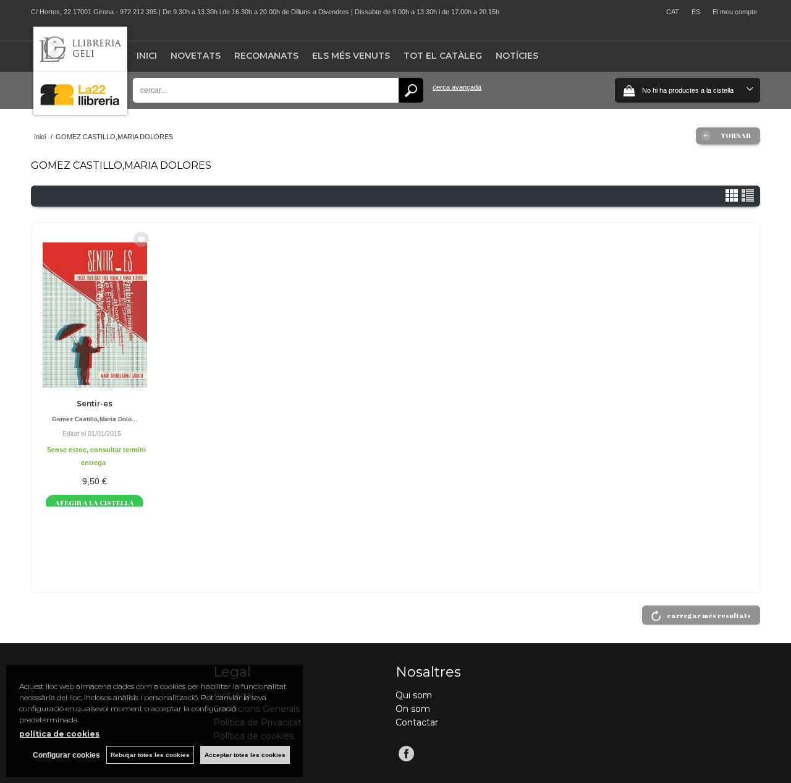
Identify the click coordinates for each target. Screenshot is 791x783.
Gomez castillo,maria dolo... (94, 419)
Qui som (414, 695)
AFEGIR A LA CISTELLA (94, 502)
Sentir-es (94, 403)
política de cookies (59, 733)
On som (413, 708)
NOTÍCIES (517, 55)
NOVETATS (196, 55)
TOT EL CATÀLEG (443, 55)
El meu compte (735, 11)
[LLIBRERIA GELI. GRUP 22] (80, 112)
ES (696, 11)
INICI (147, 55)
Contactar (417, 722)
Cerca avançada (457, 87)
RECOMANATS (266, 55)
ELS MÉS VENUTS (351, 55)
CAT (672, 11)
